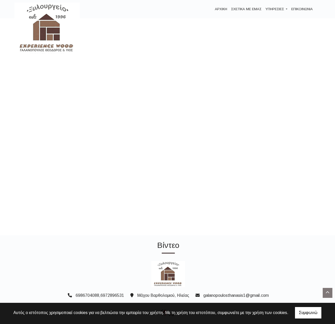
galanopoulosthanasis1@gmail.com (236, 295)
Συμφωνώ (308, 312)
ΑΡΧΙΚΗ (221, 9)
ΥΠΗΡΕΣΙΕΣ (275, 9)
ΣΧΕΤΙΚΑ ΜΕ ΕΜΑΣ (246, 9)
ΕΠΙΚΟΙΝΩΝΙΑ (302, 9)
